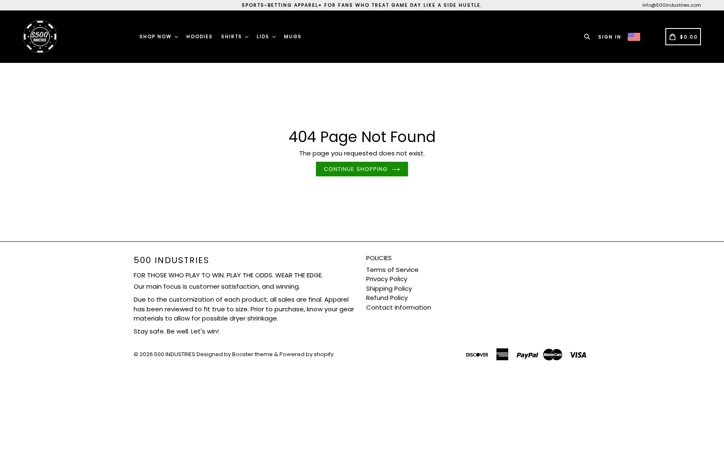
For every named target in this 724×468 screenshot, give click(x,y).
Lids (264, 36)
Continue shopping (356, 169)
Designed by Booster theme (235, 354)
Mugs (293, 36)
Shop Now (157, 36)
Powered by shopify (306, 354)
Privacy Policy (386, 278)
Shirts (232, 36)
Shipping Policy (389, 288)
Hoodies (199, 36)
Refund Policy (387, 297)
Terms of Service (392, 269)
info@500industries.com (671, 5)
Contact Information (398, 307)
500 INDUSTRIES (171, 260)
